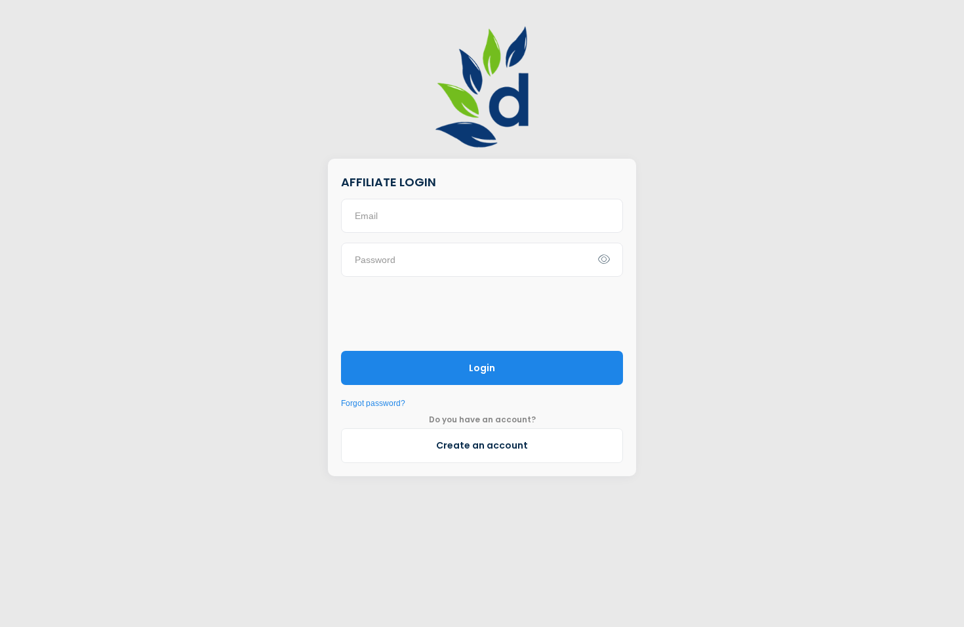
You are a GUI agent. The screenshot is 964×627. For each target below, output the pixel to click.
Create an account (482, 445)
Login (482, 367)
